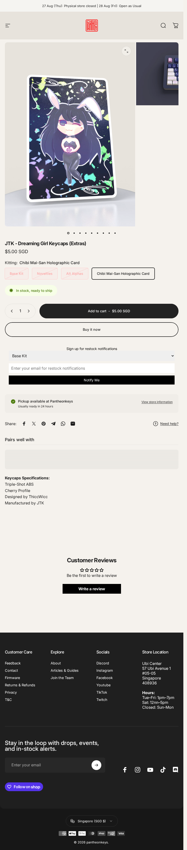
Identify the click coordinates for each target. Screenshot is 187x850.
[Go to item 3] (86, 233)
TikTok (101, 692)
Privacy (11, 692)
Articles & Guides (65, 670)
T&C (8, 700)
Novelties (45, 273)
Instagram (104, 670)
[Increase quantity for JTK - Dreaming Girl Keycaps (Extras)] (29, 311)
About (56, 663)
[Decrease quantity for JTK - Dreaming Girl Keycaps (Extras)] (10, 311)
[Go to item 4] (92, 233)
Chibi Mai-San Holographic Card (123, 273)
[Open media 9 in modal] (126, 51)
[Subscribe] (96, 765)
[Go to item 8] (115, 233)
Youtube (103, 685)
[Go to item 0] (68, 233)
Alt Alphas (74, 273)
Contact (11, 670)
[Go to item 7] (109, 233)
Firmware (12, 678)
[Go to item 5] (98, 233)
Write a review (91, 588)
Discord (102, 663)
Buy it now (92, 329)
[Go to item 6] (103, 233)
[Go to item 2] (80, 233)
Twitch (101, 700)
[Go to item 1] (74, 233)
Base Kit (16, 273)
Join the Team (62, 678)
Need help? (169, 423)
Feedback (13, 663)
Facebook (104, 678)
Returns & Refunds (20, 685)
